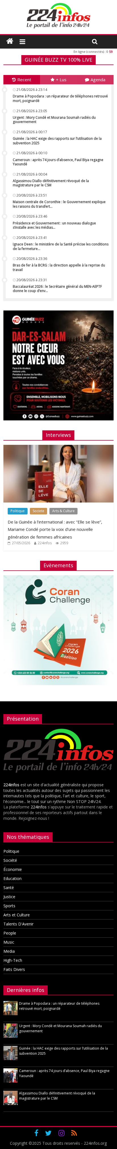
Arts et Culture (16, 914)
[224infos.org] (9, 41)
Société (10, 860)
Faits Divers (14, 969)
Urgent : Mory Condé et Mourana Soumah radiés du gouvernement (54, 119)
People (9, 933)
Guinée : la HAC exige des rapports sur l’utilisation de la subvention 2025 (57, 140)
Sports (9, 905)
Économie (12, 869)
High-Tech (12, 960)
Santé (8, 887)
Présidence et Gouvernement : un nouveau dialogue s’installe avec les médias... (54, 225)
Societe (38, 510)
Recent (24, 79)
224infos (45, 543)
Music (8, 942)
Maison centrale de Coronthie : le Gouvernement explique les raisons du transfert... (59, 204)
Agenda (98, 79)
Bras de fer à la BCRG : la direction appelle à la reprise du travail (59, 267)
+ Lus (61, 79)
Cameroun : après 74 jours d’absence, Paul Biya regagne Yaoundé (58, 162)
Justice (9, 896)
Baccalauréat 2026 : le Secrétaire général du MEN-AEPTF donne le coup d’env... (57, 288)
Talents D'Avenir (18, 924)
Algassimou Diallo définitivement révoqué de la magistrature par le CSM (51, 183)
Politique (18, 510)
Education (12, 878)
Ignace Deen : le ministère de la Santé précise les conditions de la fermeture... (60, 246)
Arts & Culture (63, 510)
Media (9, 951)
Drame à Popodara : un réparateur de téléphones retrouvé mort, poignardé (60, 98)
